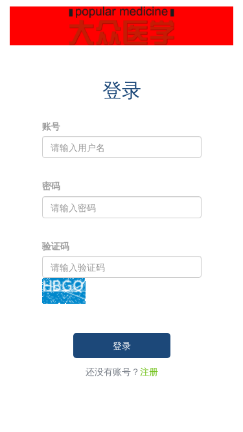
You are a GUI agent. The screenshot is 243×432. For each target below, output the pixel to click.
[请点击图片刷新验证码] (64, 289)
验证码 (55, 245)
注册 (149, 371)
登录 (122, 345)
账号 (51, 125)
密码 (51, 185)
